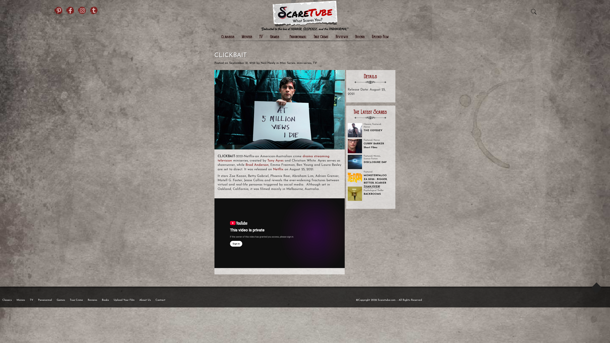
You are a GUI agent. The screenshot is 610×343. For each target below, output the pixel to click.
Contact (160, 300)
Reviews (342, 37)
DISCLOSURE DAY (375, 162)
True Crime (321, 37)
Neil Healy (268, 63)
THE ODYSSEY (373, 130)
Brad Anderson (257, 165)
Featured (376, 124)
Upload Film (380, 37)
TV (261, 37)
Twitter (94, 10)
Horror (367, 127)
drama (308, 156)
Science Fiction (371, 159)
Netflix (278, 169)
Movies (247, 37)
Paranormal (298, 37)
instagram (82, 10)
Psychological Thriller (374, 190)
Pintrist (58, 10)
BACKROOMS (372, 194)
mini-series (304, 63)
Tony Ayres (275, 160)
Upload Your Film (124, 300)
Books (360, 37)
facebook (70, 10)
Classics (227, 37)
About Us (145, 300)
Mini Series (287, 63)
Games (61, 300)
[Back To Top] (596, 288)
